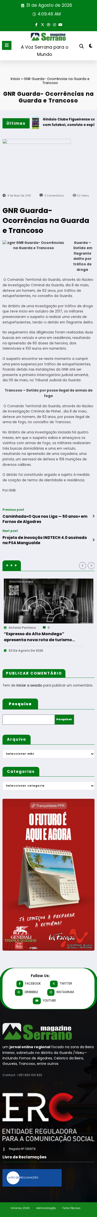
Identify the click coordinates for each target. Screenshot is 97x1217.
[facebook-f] (36, 24)
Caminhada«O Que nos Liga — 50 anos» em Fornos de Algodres (44, 519)
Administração (46, 1208)
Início (15, 78)
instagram (65, 992)
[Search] (81, 46)
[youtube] (60, 24)
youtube (49, 1000)
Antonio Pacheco (54, 627)
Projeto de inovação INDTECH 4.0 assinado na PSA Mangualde (44, 540)
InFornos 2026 (20, 1208)
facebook (33, 983)
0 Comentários (54, 196)
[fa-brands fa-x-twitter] (42, 24)
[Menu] (6, 45)
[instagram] (54, 24)
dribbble (31, 992)
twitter (66, 983)
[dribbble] (48, 24)
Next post (10, 531)
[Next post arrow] (93, 540)
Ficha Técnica (71, 1208)
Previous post (13, 509)
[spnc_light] (90, 46)
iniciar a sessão (29, 685)
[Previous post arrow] (93, 516)
